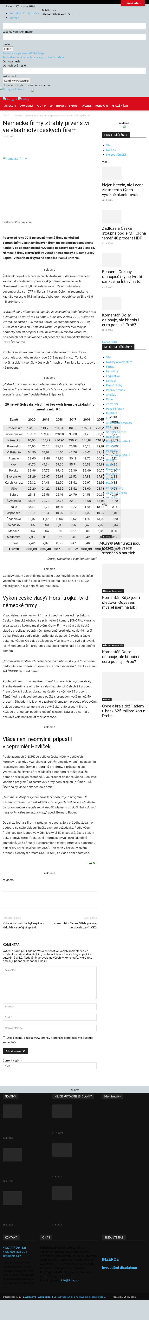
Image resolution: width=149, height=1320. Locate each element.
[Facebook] (45, 6)
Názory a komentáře (119, 362)
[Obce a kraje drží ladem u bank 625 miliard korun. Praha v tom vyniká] (124, 686)
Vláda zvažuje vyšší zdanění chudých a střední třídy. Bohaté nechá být (70, 1212)
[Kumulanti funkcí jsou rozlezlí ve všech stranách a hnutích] (124, 523)
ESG (108, 427)
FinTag (110, 366)
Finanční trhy (114, 385)
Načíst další (109, 342)
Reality (110, 460)
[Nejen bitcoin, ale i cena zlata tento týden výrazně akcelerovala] (124, 173)
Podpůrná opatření (118, 441)
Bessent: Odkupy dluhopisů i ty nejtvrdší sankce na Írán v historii (122, 276)
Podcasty (112, 450)
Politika (41, 105)
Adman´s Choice (116, 492)
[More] (75, 145)
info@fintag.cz (12, 1255)
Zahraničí (112, 404)
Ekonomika (26, 105)
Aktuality (10, 105)
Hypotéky (112, 371)
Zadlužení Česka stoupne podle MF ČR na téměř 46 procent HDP (124, 233)
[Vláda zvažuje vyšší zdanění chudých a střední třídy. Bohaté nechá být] (74, 1193)
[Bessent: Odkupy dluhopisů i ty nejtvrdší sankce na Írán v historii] (124, 260)
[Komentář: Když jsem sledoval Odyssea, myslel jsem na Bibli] (124, 578)
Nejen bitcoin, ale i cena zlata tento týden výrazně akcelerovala (123, 190)
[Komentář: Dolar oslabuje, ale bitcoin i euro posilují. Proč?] (124, 303)
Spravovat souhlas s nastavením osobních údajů (79, 1296)
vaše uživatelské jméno (18, 31)
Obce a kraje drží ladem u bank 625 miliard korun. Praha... (124, 711)
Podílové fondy (115, 390)
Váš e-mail (9, 76)
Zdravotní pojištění (118, 455)
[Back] (56, 6)
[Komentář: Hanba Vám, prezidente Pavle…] (74, 1111)
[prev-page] (103, 728)
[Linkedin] (65, 145)
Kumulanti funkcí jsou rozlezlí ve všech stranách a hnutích (121, 548)
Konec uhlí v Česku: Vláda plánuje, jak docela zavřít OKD (75, 925)
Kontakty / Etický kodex (24, 13)
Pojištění (111, 413)
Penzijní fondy (115, 408)
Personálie (112, 446)
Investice (86, 105)
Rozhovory (101, 105)
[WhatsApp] (57, 145)
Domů (6, 115)
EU (51, 105)
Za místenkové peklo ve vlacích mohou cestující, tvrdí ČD (74, 1166)
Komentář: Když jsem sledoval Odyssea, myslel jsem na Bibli (121, 602)
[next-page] (105, 728)
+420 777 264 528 (15, 1247)
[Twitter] (51, 6)
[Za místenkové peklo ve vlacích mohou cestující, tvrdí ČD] (74, 1150)
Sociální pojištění (116, 432)
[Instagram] (48, 6)
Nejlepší (111, 150)
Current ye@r (12, 1060)
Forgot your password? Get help (23, 53)
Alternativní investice (119, 422)
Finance (61, 105)
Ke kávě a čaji (120, 105)
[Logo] (10, 99)
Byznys (73, 105)
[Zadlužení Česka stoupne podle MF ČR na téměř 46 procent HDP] (124, 217)
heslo (6, 44)
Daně (109, 399)
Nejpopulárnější (116, 154)
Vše (108, 145)
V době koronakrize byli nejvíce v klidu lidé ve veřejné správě (23, 925)
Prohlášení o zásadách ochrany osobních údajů (33, 57)
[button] (141, 103)
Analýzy (111, 394)
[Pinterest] (48, 145)
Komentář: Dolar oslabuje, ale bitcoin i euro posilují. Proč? (120, 320)
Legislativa (113, 376)
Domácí (18, 115)
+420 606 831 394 (15, 1251)
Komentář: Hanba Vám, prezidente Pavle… (72, 1125)
